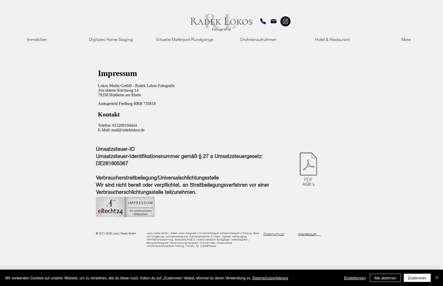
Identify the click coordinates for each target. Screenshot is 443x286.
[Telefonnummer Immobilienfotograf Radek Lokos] (263, 21)
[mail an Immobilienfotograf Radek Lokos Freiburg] (273, 21)
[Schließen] (437, 278)
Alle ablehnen (385, 277)
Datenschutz (274, 234)
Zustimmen (417, 277)
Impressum (309, 234)
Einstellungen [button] (355, 277)
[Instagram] (285, 21)
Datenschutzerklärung (270, 277)
